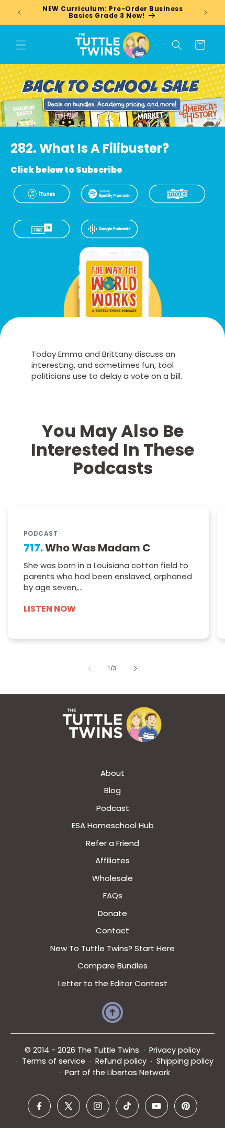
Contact (112, 930)
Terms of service (53, 1061)
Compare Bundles (112, 965)
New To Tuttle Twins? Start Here (112, 948)
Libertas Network (138, 1072)
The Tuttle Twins (108, 1050)
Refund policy (121, 1061)
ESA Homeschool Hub (113, 825)
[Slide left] (89, 668)
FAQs (112, 895)
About (112, 773)
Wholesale (112, 878)
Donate (112, 913)
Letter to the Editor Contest (112, 983)
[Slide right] (135, 668)
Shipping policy (184, 1061)
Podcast (112, 808)
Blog (112, 790)
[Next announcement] (205, 12)
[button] (20, 45)
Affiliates (112, 860)
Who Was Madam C (87, 548)
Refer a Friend (112, 843)
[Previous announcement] (19, 12)
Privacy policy (174, 1050)
